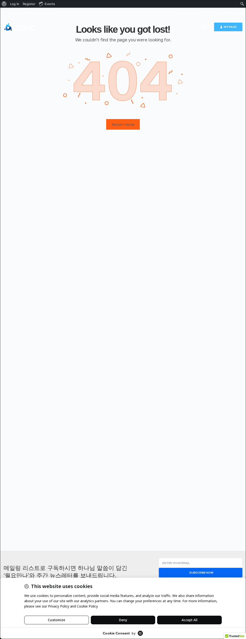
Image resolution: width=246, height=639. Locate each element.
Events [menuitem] (50, 4)
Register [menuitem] (29, 4)
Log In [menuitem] (14, 4)
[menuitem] (4, 4)
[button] (204, 27)
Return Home (123, 124)
